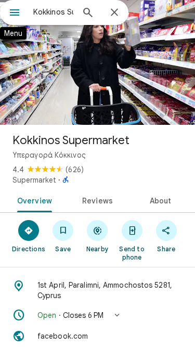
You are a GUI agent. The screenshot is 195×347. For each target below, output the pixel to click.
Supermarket (34, 180)
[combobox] (53, 12)
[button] (97, 315)
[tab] (33, 199)
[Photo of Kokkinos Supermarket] (97, 62)
